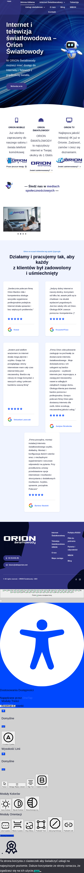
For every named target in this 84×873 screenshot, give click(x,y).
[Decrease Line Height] (3, 769)
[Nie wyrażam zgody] (40, 871)
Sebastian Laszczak (22, 420)
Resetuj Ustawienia (7, 835)
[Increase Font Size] (3, 711)
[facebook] (76, 579)
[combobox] (42, 593)
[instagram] (80, 579)
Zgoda (37, 871)
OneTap (27, 697)
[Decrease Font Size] (3, 726)
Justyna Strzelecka (64, 426)
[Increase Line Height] (3, 753)
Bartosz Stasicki (42, 506)
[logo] (9, 1)
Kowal (16, 330)
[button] (1, 601)
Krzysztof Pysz (62, 330)
